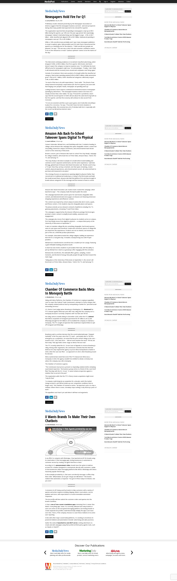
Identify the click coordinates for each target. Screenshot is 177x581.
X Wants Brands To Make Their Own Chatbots (117, 34)
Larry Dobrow (51, 20)
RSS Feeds (82, 563)
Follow (128, 1)
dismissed (87, 309)
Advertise (121, 1)
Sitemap (88, 563)
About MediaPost (57, 563)
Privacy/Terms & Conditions (99, 563)
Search (100, 1)
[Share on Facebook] (47, 113)
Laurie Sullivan (51, 141)
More (95, 1)
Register (113, 1)
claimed (91, 316)
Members (88, 1)
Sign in (106, 1)
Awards (80, 1)
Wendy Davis (50, 297)
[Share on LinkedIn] (51, 113)
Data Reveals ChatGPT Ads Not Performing (117, 42)
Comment (49, 119)
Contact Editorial (73, 563)
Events (73, 1)
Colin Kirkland (51, 424)
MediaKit (65, 563)
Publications (64, 1)
